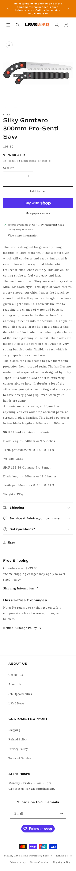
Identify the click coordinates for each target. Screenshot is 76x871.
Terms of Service (19, 758)
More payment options (38, 213)
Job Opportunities (20, 694)
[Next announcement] (68, 8)
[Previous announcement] (7, 8)
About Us (14, 684)
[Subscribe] (61, 814)
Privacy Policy (18, 749)
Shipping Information (18, 588)
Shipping (23, 161)
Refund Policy (17, 739)
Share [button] (11, 542)
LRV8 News (16, 703)
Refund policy (64, 855)
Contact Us (15, 674)
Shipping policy (62, 862)
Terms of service (39, 862)
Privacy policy (18, 862)
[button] (8, 25)
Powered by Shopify (40, 855)
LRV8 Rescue (21, 855)
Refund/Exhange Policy (20, 627)
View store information (23, 235)
